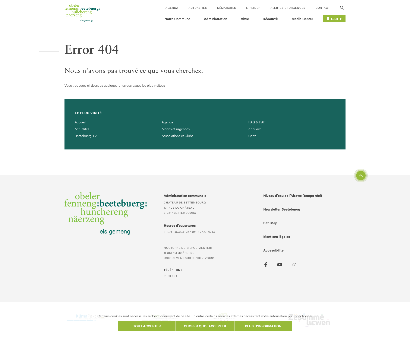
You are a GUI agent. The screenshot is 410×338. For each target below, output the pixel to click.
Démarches (226, 8)
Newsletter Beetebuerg (281, 209)
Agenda (171, 8)
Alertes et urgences (288, 8)
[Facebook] (265, 264)
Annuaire (255, 128)
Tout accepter (147, 325)
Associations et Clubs (177, 135)
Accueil (80, 122)
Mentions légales (276, 236)
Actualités (198, 8)
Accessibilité (273, 250)
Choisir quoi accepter (205, 325)
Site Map (270, 222)
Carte (252, 135)
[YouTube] (280, 264)
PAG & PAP (256, 122)
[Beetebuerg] (82, 14)
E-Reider (253, 8)
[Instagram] (294, 264)
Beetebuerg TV (86, 135)
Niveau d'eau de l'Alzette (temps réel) (292, 195)
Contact (323, 8)
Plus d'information (263, 325)
